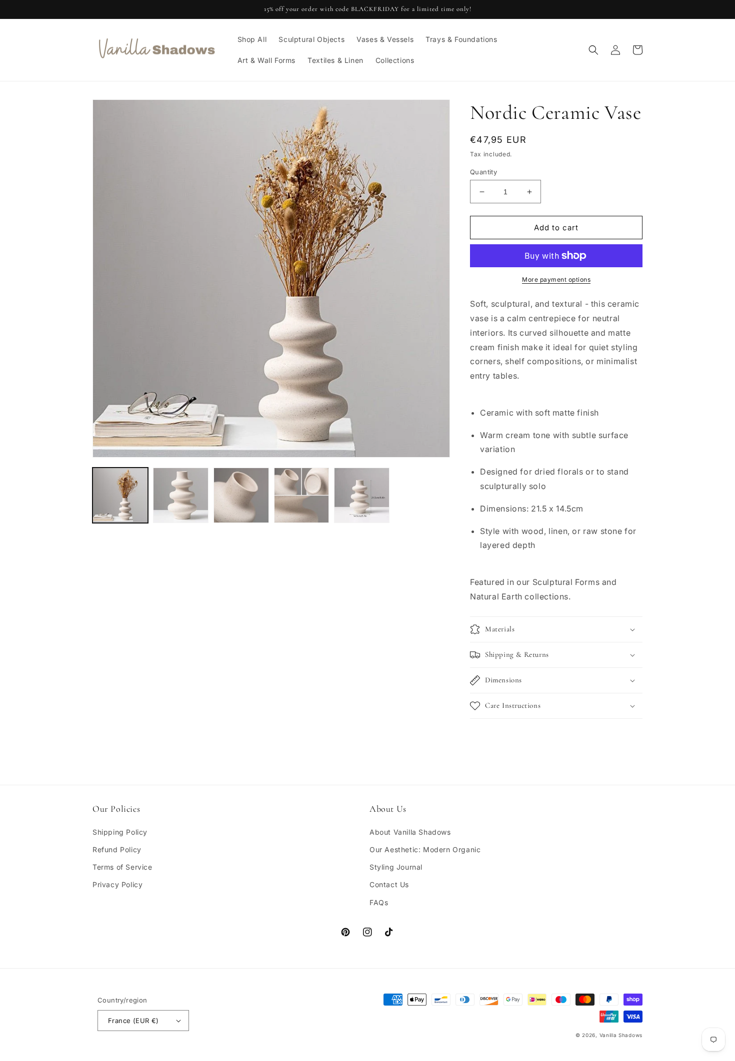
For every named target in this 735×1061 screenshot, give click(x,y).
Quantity (483, 172)
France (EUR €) (133, 1021)
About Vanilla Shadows (410, 832)
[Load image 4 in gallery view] (302, 495)
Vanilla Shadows (621, 1035)
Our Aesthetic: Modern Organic (425, 849)
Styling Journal (396, 867)
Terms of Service (122, 867)
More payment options (556, 279)
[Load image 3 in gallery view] (241, 495)
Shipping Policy (120, 832)
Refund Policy (117, 849)
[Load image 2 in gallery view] (180, 495)
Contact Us (389, 884)
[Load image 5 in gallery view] (362, 495)
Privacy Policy (117, 884)
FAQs (379, 902)
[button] (593, 50)
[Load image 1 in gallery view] (120, 495)
